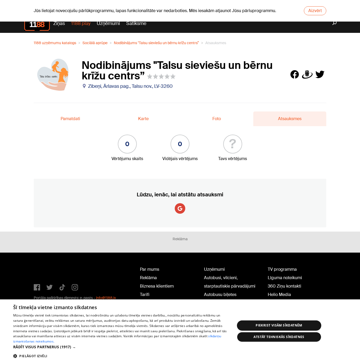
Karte (143, 118)
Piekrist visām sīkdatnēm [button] (279, 325)
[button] (120, 347)
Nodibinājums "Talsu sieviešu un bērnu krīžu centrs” (156, 42)
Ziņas (59, 23)
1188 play (80, 23)
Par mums (149, 269)
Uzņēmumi (108, 23)
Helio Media (279, 294)
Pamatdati (70, 118)
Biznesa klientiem (157, 286)
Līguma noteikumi (285, 277)
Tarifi (144, 294)
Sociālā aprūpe (95, 42)
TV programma (282, 269)
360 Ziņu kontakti (284, 286)
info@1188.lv (106, 297)
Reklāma (148, 277)
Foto (216, 118)
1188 (44, 270)
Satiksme (136, 23)
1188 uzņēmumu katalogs (55, 42)
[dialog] (180, 331)
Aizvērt (315, 10)
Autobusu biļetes (220, 294)
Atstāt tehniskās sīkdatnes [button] (279, 337)
